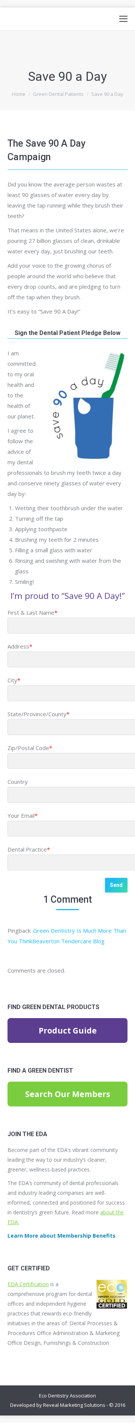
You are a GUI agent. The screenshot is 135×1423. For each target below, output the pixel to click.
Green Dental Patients (58, 94)
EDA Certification (28, 1284)
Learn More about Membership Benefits (62, 1235)
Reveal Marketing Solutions (74, 1405)
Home (19, 94)
